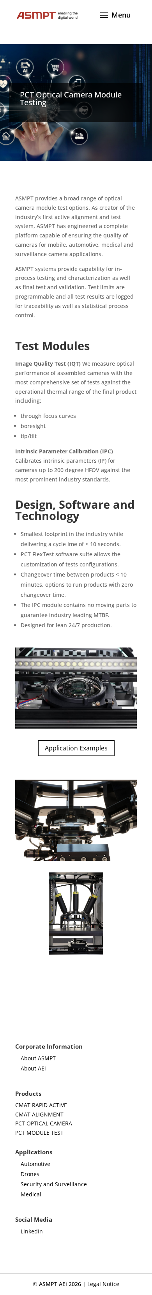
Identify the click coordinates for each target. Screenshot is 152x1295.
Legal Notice (103, 1284)
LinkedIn (32, 1231)
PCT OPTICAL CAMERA (43, 1123)
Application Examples (76, 748)
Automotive (35, 1164)
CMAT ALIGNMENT (39, 1114)
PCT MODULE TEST (39, 1132)
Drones (30, 1174)
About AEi (33, 1068)
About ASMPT (38, 1058)
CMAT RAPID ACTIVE (41, 1105)
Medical (31, 1194)
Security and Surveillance (54, 1184)
